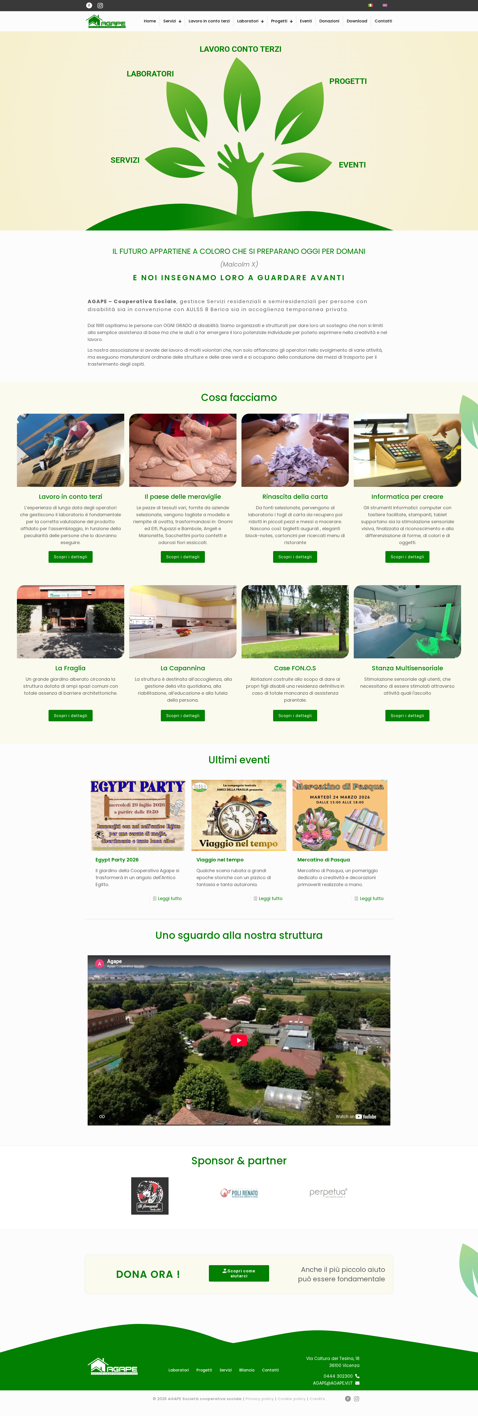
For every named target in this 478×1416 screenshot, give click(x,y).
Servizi (226, 1370)
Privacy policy (260, 1398)
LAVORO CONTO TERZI (241, 49)
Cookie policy (292, 1398)
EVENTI (352, 165)
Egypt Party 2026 (117, 859)
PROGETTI (346, 81)
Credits (317, 1398)
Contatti (270, 1370)
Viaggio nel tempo (220, 859)
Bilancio (246, 1370)
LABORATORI (150, 73)
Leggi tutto (170, 898)
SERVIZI (125, 160)
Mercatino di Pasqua (324, 859)
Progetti (204, 1370)
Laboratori (179, 1370)
